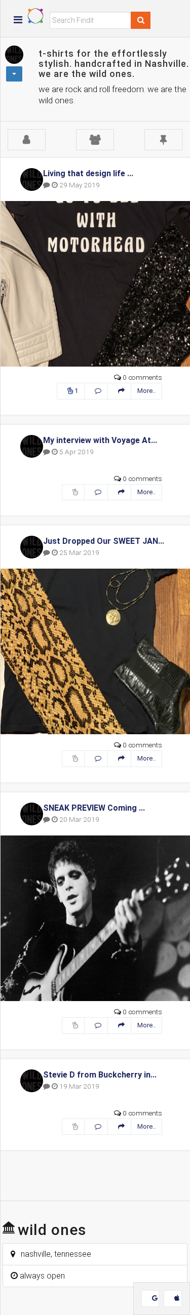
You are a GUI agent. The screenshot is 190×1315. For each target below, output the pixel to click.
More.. (146, 390)
